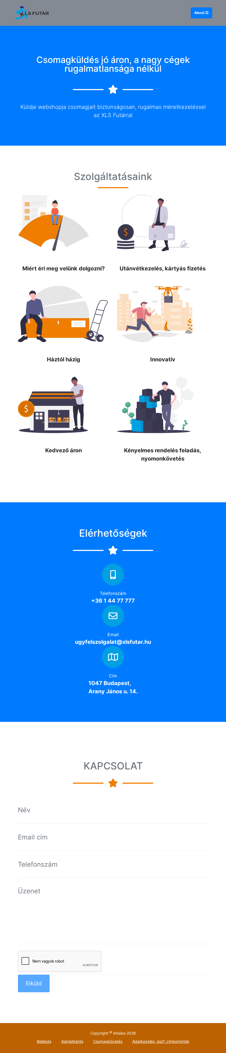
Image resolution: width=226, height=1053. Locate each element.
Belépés (44, 1041)
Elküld (34, 983)
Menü (200, 13)
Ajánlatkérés (72, 1041)
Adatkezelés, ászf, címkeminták (160, 1041)
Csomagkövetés (107, 1041)
